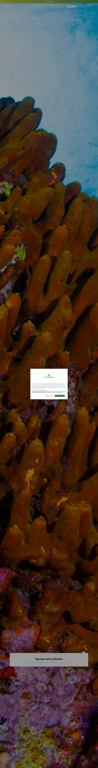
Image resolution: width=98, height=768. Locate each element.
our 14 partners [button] (43, 383)
